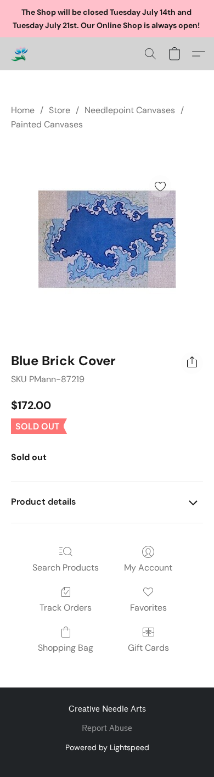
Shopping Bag (65, 647)
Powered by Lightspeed (107, 747)
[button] (20, 53)
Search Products (65, 567)
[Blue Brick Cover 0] (107, 239)
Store (59, 110)
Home (23, 110)
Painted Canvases (47, 124)
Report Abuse (107, 728)
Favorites (148, 607)
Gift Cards (148, 647)
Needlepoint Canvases (130, 110)
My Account (148, 567)
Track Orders (66, 607)
